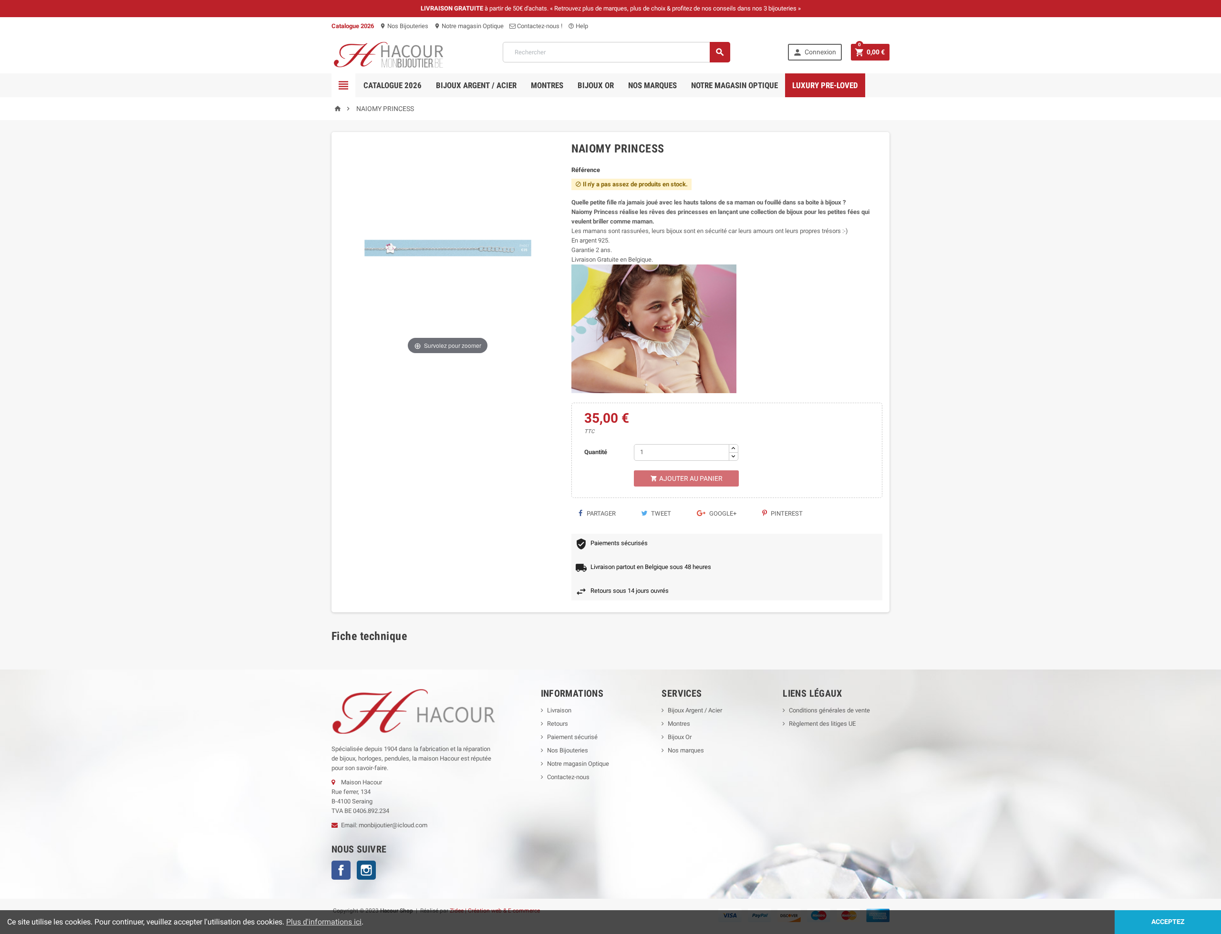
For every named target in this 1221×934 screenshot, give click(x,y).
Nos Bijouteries (404, 26)
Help (578, 26)
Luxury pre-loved (825, 85)
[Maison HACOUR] (388, 51)
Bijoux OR (596, 85)
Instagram (366, 870)
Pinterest (786, 513)
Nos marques (652, 85)
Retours (557, 723)
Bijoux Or (680, 737)
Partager (600, 513)
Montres (547, 85)
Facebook (341, 870)
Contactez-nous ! (539, 26)
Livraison (559, 710)
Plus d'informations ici (324, 921)
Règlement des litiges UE (822, 723)
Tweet (660, 513)
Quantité (595, 452)
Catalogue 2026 (392, 85)
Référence (585, 169)
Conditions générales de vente (829, 710)
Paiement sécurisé (572, 737)
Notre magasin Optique (469, 26)
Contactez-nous (568, 777)
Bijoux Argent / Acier (476, 85)
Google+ (722, 513)
